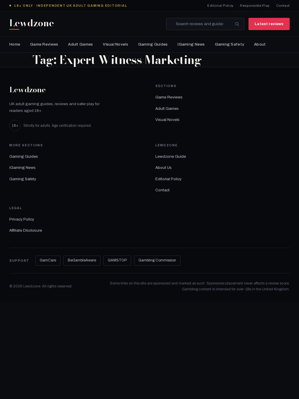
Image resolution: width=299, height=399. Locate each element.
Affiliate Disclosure (25, 230)
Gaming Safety (229, 44)
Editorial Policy (220, 5)
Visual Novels (115, 44)
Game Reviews (44, 44)
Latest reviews (269, 24)
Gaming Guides (153, 44)
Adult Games (80, 44)
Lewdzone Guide (170, 156)
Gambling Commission (157, 260)
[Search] (237, 24)
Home (14, 44)
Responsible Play (255, 5)
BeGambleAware (82, 260)
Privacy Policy (21, 219)
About (260, 44)
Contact (283, 5)
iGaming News (191, 44)
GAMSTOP (117, 260)
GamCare (48, 260)
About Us (163, 167)
